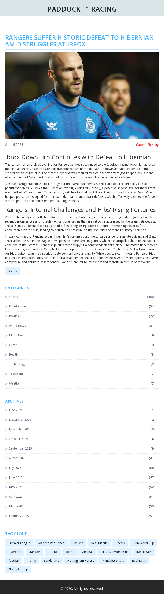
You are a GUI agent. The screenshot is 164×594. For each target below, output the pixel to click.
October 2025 (82, 439)
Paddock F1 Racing (82, 8)
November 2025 (82, 429)
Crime (82, 345)
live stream (144, 552)
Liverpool (14, 552)
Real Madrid (99, 543)
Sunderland (51, 560)
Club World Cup (143, 543)
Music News (82, 335)
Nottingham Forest (80, 560)
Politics (82, 316)
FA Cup (53, 552)
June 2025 (82, 477)
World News (82, 326)
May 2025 (82, 487)
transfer (34, 552)
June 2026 (82, 410)
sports (70, 552)
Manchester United (51, 543)
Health (82, 354)
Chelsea (77, 543)
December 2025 (82, 419)
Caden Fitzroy (147, 145)
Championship (18, 569)
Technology (82, 364)
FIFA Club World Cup (114, 552)
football (13, 560)
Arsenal (87, 552)
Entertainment (82, 306)
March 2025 (82, 506)
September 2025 (82, 448)
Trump (31, 560)
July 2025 (82, 468)
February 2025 (82, 516)
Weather (82, 383)
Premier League (19, 543)
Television (82, 374)
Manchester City (113, 560)
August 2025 (82, 458)
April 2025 (82, 497)
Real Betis (139, 560)
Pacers (120, 543)
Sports (12, 271)
